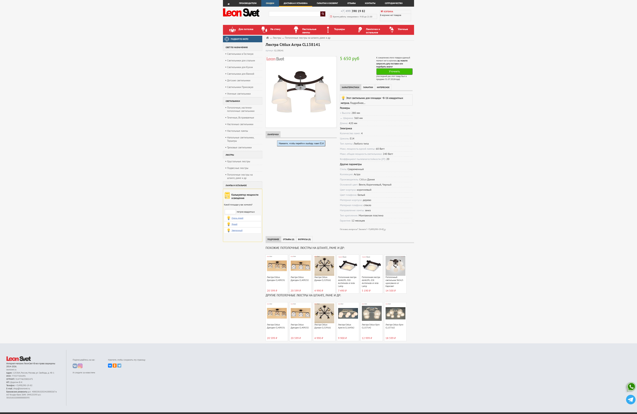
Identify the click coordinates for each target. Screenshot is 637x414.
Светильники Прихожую (240, 87)
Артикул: (270, 50)
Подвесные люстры (237, 168)
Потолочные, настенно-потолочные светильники (240, 109)
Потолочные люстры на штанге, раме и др (240, 176)
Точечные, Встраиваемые (240, 117)
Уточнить (394, 71)
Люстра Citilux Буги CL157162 (394, 326)
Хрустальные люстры (238, 161)
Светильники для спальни (241, 60)
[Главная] (268, 37)
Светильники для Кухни (240, 67)
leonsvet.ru (11, 369)
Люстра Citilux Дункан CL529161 (322, 279)
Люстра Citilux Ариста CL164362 (346, 326)
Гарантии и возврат (327, 3)
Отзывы (351, 3)
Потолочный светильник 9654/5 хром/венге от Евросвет (394, 282)
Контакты (370, 3)
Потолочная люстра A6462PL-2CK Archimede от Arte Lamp (371, 282)
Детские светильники (238, 80)
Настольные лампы (237, 130)
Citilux (363, 179)
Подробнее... (357, 103)
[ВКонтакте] (110, 366)
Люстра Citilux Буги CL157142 (371, 326)
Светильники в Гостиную (240, 53)
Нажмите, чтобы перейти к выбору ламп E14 (301, 143)
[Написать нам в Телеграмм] (631, 400)
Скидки (270, 3)
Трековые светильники (239, 147)
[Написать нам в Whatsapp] (631, 387)
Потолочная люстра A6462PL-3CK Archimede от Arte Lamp (347, 282)
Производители (248, 3)
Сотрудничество (394, 3)
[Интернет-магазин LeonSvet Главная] (246, 17)
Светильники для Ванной (240, 73)
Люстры (277, 38)
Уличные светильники (239, 93)
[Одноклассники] (115, 366)
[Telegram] (119, 366)
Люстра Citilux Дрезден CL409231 (276, 279)
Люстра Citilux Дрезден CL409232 (300, 279)
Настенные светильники (240, 124)
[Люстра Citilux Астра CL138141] (300, 92)
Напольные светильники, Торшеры (240, 139)
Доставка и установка (296, 3)
